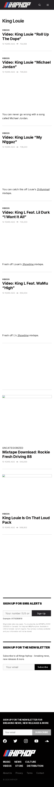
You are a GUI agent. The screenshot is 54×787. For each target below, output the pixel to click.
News (17, 761)
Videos (5, 30)
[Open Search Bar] (40, 5)
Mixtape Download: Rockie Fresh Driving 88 (26, 454)
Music (7, 761)
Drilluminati (43, 189)
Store (19, 765)
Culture (30, 761)
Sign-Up (41, 613)
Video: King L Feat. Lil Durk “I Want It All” (26, 214)
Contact (40, 773)
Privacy (19, 773)
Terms (30, 773)
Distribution (35, 765)
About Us (7, 773)
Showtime (22, 335)
